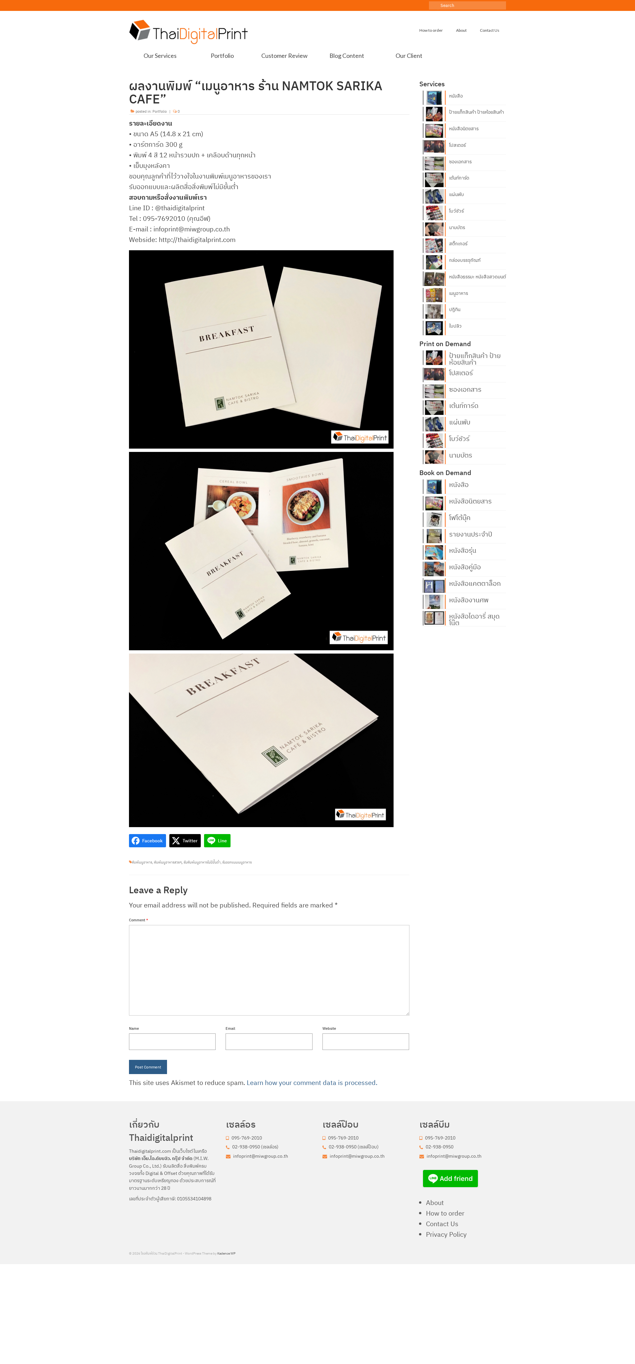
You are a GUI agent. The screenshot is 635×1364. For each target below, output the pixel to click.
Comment (138, 920)
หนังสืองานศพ (468, 599)
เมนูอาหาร (458, 293)
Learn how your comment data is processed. (312, 1082)
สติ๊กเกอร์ (458, 244)
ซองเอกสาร (460, 162)
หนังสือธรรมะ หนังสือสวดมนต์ (477, 277)
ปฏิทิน (454, 309)
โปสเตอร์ (457, 145)
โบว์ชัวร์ (456, 211)
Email (230, 1028)
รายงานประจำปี (470, 534)
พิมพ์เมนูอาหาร (142, 862)
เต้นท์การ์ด (459, 178)
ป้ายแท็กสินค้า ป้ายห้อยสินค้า (476, 112)
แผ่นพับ (456, 194)
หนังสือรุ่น (462, 550)
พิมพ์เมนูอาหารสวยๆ (168, 862)
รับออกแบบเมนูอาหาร (237, 862)
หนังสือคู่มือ (465, 566)
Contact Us (442, 1223)
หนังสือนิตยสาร (464, 129)
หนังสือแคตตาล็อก (475, 583)
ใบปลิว (455, 326)
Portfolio (159, 111)
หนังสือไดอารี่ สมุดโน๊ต (474, 619)
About (435, 1202)
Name (134, 1028)
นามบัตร (457, 227)
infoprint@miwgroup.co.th (260, 1156)
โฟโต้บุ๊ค (460, 517)
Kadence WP (226, 1253)
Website (329, 1028)
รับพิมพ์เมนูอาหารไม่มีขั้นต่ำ (202, 862)
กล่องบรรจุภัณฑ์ (465, 260)
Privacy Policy (446, 1234)
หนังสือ (456, 96)
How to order (445, 1213)
